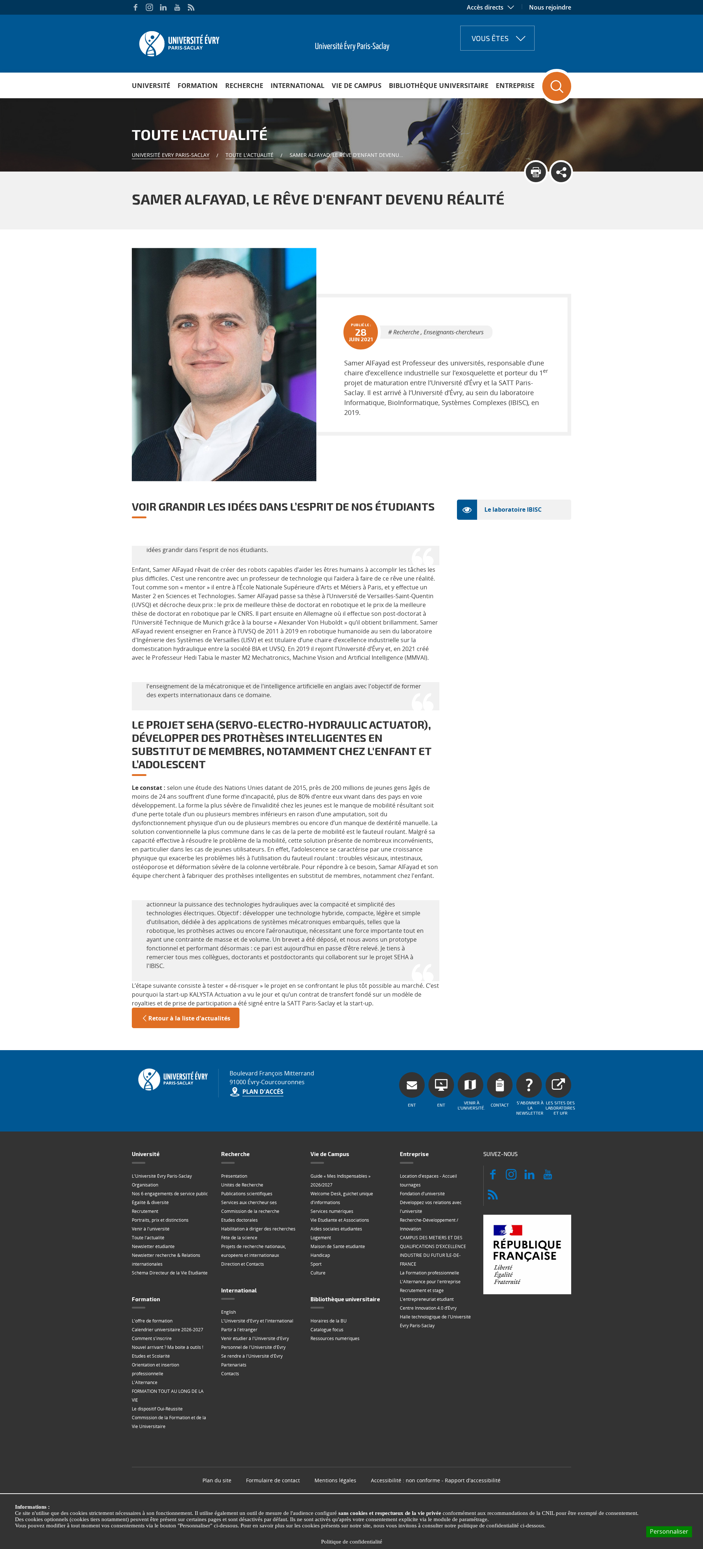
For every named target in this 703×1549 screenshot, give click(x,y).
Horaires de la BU (328, 1321)
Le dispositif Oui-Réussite (157, 1409)
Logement (320, 1238)
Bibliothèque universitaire (438, 85)
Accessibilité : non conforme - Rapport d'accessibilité (436, 1480)
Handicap (320, 1255)
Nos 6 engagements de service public (170, 1194)
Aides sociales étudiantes (336, 1229)
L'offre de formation (152, 1321)
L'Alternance (144, 1382)
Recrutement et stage (422, 1290)
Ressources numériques (335, 1338)
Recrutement (145, 1211)
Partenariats (233, 1365)
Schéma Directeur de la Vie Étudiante (170, 1273)
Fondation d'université (422, 1194)
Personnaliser (669, 1531)
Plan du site (216, 1480)
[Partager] (561, 172)
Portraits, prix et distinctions (160, 1220)
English (228, 1312)
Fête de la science (239, 1238)
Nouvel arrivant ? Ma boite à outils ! (167, 1347)
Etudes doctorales (239, 1220)
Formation (198, 85)
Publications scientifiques (246, 1194)
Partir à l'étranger (239, 1330)
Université (151, 85)
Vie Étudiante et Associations (339, 1220)
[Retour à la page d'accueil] (178, 41)
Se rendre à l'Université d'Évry (252, 1356)
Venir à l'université (151, 1229)
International (297, 85)
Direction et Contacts (242, 1264)
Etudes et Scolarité (151, 1356)
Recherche (244, 85)
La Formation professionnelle (429, 1273)
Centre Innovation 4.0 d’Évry (428, 1308)
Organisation (145, 1185)
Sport (315, 1264)
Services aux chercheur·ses (249, 1202)
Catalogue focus (326, 1330)
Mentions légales (335, 1480)
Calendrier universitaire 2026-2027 (167, 1330)
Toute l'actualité (250, 154)
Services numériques (331, 1211)
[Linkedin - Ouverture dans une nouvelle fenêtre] (163, 7)
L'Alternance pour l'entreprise (430, 1281)
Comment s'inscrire (152, 1338)
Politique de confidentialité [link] (351, 1542)
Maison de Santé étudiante (337, 1246)
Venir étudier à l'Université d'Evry (255, 1338)
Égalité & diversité (150, 1202)
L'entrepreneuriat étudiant (427, 1299)
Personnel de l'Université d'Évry (253, 1347)
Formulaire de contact (273, 1480)
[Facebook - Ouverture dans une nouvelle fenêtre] (135, 7)
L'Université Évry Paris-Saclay (162, 1176)
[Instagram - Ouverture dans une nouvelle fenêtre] (149, 7)
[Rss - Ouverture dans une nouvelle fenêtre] (191, 7)
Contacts (230, 1373)
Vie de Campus (357, 85)
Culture (318, 1273)
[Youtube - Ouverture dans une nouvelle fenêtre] (177, 7)
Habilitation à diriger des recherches (258, 1229)
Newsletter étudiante (153, 1246)
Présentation (234, 1176)
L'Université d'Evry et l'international (257, 1321)
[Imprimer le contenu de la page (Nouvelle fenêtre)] (536, 172)
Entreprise (515, 85)
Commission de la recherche (250, 1211)
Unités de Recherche (242, 1185)
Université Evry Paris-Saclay (170, 154)
